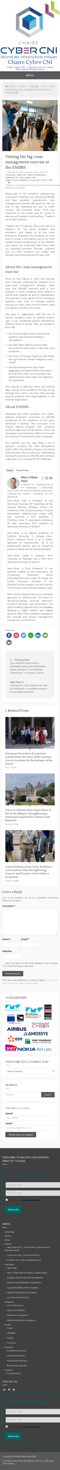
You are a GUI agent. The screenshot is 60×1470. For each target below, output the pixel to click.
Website (7, 951)
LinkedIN (11, 1333)
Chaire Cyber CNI (30, 62)
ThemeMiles (8, 1463)
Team (43, 180)
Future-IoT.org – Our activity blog (23, 1255)
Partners (9, 1347)
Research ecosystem (17, 1315)
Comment (8, 906)
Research (24, 180)
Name (6, 939)
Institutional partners (17, 1361)
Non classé (25, 177)
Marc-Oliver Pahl (36, 172)
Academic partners (16, 1351)
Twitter (10, 1338)
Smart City (16, 188)
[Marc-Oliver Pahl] (13, 482)
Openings (9, 1232)
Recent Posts (22, 470)
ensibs (22, 185)
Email (25, 939)
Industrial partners (16, 1355)
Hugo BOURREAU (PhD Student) (22, 1288)
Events (8, 1244)
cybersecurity (11, 185)
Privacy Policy (14, 1373)
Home (8, 1236)
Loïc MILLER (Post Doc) (18, 1297)
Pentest (49, 185)
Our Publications (15, 1305)
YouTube (11, 1343)
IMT (35, 185)
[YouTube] (51, 478)
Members (9, 1264)
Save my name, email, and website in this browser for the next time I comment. (31, 964)
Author (10, 470)
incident (41, 185)
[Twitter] (43, 478)
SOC (23, 188)
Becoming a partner (17, 1365)
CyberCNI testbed (16, 1310)
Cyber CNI (21, 175)
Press (15, 180)
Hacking (29, 185)
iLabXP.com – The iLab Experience (24, 1260)
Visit (50, 180)
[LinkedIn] (47, 478)
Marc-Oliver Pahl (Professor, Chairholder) (27, 1273)
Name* (9, 1113)
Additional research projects (21, 1320)
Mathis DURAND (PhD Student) (22, 1292)
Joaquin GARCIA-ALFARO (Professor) (25, 1278)
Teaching (35, 180)
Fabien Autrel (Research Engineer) (24, 1282)
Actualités (10, 175)
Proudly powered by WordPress (18, 1461)
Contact (9, 1370)
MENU (30, 75)
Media (8, 1325)
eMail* (8, 1123)
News (30, 175)
